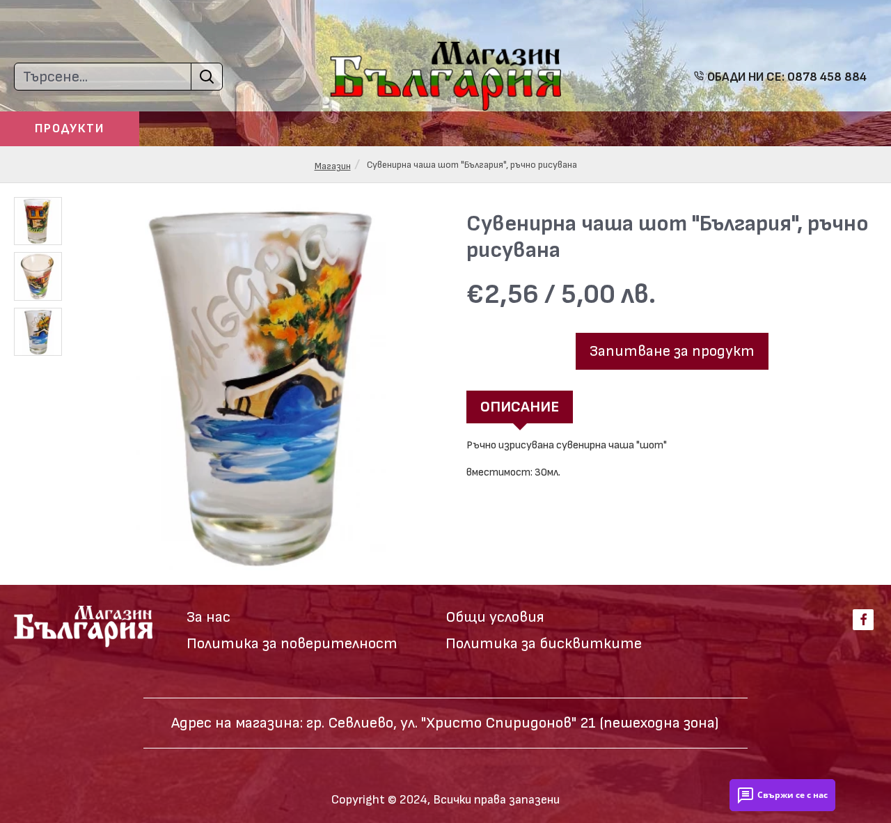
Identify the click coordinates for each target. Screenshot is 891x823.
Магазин (333, 166)
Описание (519, 407)
